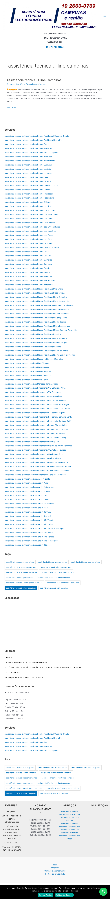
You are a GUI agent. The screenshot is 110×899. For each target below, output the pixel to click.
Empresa (55, 868)
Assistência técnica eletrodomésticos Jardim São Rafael (29, 524)
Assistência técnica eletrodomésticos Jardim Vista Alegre (29, 487)
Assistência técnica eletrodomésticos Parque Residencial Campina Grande (37, 136)
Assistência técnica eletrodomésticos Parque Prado (27, 144)
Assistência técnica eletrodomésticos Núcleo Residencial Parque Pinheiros (37, 313)
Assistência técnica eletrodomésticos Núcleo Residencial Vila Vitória (34, 289)
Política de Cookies (64, 895)
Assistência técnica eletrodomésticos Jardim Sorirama (28, 512)
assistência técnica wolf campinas (54, 588)
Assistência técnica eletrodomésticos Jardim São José (28, 545)
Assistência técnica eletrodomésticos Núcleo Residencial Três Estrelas (35, 293)
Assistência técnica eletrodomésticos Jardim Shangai (28, 516)
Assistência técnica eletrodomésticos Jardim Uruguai (27, 491)
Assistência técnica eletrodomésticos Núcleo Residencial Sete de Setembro (37, 301)
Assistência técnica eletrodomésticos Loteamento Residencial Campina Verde (38, 417)
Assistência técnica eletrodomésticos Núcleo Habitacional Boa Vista (34, 359)
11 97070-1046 (55, 47)
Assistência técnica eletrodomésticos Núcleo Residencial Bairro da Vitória (36, 351)
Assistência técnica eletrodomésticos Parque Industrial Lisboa (31, 185)
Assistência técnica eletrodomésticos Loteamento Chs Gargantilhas (34, 454)
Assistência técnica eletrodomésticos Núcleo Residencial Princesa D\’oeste (37, 309)
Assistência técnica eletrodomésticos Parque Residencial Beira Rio (33, 140)
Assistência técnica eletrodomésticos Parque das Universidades (32, 227)
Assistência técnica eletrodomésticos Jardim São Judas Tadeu (31, 541)
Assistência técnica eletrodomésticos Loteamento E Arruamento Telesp (35, 437)
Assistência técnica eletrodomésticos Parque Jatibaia (28, 169)
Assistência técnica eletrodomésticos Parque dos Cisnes (29, 218)
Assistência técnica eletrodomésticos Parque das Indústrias (30, 231)
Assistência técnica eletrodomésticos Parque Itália (26, 177)
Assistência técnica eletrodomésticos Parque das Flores (29, 235)
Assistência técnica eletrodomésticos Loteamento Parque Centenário (35, 433)
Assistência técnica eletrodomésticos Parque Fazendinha (29, 198)
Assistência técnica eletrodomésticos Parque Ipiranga (28, 181)
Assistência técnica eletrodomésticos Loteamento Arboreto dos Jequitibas (37, 470)
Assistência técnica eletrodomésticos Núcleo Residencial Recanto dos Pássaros (39, 305)
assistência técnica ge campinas (19, 577)
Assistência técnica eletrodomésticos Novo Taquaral (27, 363)
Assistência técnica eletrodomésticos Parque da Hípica (28, 239)
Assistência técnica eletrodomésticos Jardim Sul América (29, 504)
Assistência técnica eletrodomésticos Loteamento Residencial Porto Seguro (37, 404)
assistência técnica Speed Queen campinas (24, 583)
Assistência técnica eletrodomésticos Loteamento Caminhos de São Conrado (38, 466)
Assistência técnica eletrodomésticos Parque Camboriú (28, 264)
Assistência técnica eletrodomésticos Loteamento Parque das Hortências (36, 429)
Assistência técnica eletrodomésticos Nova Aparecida (28, 375)
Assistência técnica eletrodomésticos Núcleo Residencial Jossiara (33, 334)
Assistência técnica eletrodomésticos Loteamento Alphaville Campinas (35, 475)
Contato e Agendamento (55, 871)
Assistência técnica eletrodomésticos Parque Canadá (28, 256)
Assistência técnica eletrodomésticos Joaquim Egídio (27, 479)
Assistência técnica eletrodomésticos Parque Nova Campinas (31, 152)
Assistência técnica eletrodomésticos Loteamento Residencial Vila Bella (35, 400)
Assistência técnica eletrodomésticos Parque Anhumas (28, 276)
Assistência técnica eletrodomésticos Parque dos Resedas (30, 206)
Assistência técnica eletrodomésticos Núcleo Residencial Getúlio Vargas (36, 342)
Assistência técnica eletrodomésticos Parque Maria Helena (30, 161)
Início (55, 865)
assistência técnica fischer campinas (56, 567)
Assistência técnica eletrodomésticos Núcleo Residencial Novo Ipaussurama (37, 326)
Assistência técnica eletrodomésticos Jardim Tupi (26, 495)
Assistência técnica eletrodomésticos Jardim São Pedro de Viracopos (34, 528)
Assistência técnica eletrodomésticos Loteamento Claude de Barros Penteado (38, 446)
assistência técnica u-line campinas (21, 588)
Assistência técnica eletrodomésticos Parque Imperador (29, 194)
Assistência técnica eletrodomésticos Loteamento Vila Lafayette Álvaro (35, 388)
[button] (103, 892)
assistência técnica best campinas (85, 562)
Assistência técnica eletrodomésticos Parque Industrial (28, 190)
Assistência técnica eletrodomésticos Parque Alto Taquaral (30, 280)
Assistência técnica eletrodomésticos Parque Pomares (28, 148)
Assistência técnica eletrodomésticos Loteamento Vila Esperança (33, 392)
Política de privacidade (55, 874)
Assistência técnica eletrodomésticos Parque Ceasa (27, 252)
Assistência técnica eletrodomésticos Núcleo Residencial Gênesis (33, 347)
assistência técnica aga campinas (20, 562)
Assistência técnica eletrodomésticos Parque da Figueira (29, 243)
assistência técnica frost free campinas (58, 572)
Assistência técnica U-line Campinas (34, 80)
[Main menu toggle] (104, 16)
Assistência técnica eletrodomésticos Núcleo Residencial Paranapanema (36, 318)
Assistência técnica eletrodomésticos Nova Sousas (27, 367)
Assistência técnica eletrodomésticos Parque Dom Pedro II (30, 223)
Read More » (12, 107)
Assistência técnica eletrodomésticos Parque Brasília (27, 268)
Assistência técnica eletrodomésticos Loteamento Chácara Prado (33, 458)
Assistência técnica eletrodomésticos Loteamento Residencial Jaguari (35, 413)
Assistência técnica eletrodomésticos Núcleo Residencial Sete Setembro (36, 297)
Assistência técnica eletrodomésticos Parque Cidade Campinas (32, 247)
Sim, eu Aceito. (45, 895)
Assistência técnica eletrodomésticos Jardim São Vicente (29, 520)
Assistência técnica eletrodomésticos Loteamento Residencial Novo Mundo (37, 408)
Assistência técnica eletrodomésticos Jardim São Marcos (29, 537)
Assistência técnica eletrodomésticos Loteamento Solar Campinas (33, 396)
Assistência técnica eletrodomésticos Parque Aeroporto (29, 285)
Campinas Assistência (16, 84)
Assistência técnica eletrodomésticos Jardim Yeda (26, 483)
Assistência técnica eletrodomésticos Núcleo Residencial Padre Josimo (35, 322)
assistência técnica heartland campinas (54, 577)
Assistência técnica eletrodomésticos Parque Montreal (28, 157)
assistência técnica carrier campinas (21, 567)
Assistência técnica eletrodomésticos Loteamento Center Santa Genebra (36, 462)
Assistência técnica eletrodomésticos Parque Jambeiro (28, 173)
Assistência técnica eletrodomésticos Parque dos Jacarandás (31, 214)
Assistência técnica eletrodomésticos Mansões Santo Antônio (31, 384)
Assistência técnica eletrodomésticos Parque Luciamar (28, 165)
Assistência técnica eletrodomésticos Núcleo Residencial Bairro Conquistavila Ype (40, 355)
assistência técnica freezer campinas (21, 572)
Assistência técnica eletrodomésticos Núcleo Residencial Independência (36, 338)
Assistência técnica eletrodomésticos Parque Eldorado (28, 202)
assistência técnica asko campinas (52, 562)
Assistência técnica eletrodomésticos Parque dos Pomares (30, 210)
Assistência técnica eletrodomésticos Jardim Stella (26, 508)
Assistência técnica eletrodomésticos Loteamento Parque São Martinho (36, 425)
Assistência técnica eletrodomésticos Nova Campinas (28, 371)
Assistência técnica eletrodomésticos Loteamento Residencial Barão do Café (38, 421)
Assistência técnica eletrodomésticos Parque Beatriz (27, 272)
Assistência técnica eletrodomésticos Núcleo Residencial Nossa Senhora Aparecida (41, 330)
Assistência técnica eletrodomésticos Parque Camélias (28, 260)
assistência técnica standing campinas (63, 583)
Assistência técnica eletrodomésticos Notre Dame (26, 380)
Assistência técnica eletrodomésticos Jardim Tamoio (27, 499)
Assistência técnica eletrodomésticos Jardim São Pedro (29, 533)
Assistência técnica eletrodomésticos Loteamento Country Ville (32, 442)
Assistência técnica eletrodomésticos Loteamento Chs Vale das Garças (35, 450)
